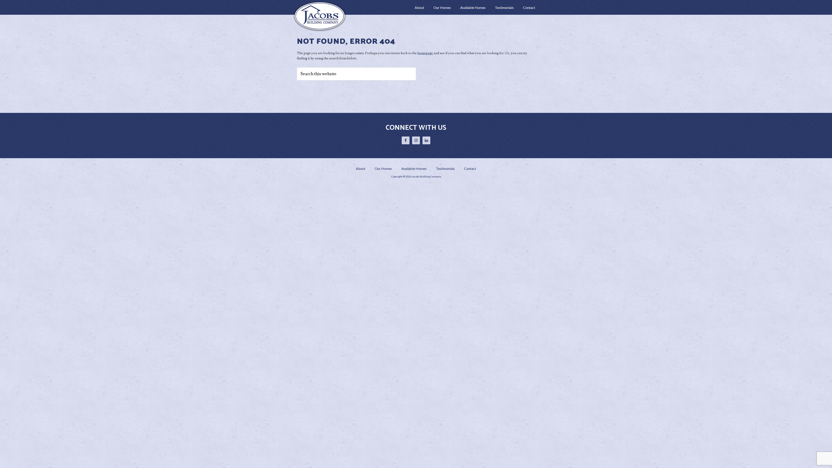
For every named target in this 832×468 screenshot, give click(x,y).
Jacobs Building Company (320, 16)
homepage (425, 53)
